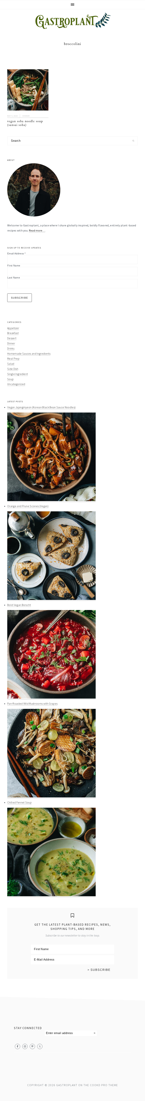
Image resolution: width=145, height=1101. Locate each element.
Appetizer (13, 328)
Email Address (16, 253)
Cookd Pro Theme (104, 1085)
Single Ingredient (17, 374)
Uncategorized (16, 384)
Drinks (10, 348)
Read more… (37, 230)
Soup (10, 379)
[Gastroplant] (72, 26)
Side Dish (12, 369)
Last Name (13, 277)
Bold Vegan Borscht (19, 605)
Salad (10, 363)
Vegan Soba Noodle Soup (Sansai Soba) (25, 123)
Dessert (11, 338)
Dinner (26, 116)
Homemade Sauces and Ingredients (28, 353)
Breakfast (13, 333)
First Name (13, 265)
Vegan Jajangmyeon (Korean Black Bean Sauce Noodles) (41, 407)
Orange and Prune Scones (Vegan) (27, 506)
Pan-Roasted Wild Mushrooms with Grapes (32, 703)
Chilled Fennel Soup (19, 802)
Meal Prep (13, 358)
